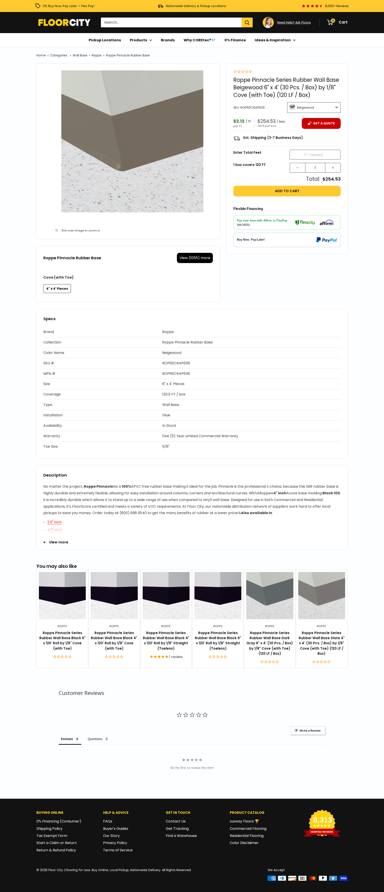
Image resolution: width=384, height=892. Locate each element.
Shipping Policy (49, 828)
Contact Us (176, 821)
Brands (168, 40)
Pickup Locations (105, 40)
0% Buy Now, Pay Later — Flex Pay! (68, 6)
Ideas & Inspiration (273, 40)
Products (138, 40)
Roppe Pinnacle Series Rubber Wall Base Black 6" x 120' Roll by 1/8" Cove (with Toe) (62, 641)
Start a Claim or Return (56, 842)
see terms (243, 224)
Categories (59, 55)
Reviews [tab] (67, 739)
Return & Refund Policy (56, 850)
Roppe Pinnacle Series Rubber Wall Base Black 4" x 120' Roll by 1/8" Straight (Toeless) (166, 641)
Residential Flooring (247, 835)
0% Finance (235, 40)
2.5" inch (54, 522)
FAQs (107, 821)
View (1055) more (195, 257)
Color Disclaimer (244, 842)
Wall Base (80, 55)
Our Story (111, 835)
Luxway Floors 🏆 (244, 821)
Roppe (97, 55)
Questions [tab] (95, 739)
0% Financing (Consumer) (58, 821)
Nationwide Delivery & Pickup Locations (196, 6)
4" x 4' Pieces (57, 288)
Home (41, 55)
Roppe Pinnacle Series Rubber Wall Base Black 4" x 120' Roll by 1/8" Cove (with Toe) (114, 641)
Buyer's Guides (115, 828)
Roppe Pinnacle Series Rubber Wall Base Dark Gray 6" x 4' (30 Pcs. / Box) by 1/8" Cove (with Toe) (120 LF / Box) (269, 643)
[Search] (247, 22)
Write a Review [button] (310, 730)
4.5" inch (54, 529)
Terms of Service (118, 850)
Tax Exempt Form (51, 835)
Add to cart (287, 191)
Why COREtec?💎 (200, 40)
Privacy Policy (115, 842)
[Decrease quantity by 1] (297, 167)
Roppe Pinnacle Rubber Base (128, 55)
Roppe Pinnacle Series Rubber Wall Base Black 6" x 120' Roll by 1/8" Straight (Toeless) (218, 641)
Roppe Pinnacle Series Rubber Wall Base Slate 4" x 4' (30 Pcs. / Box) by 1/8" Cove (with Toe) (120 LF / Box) (322, 643)
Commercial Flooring (248, 828)
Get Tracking (177, 828)
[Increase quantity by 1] (332, 167)
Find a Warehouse (181, 835)
